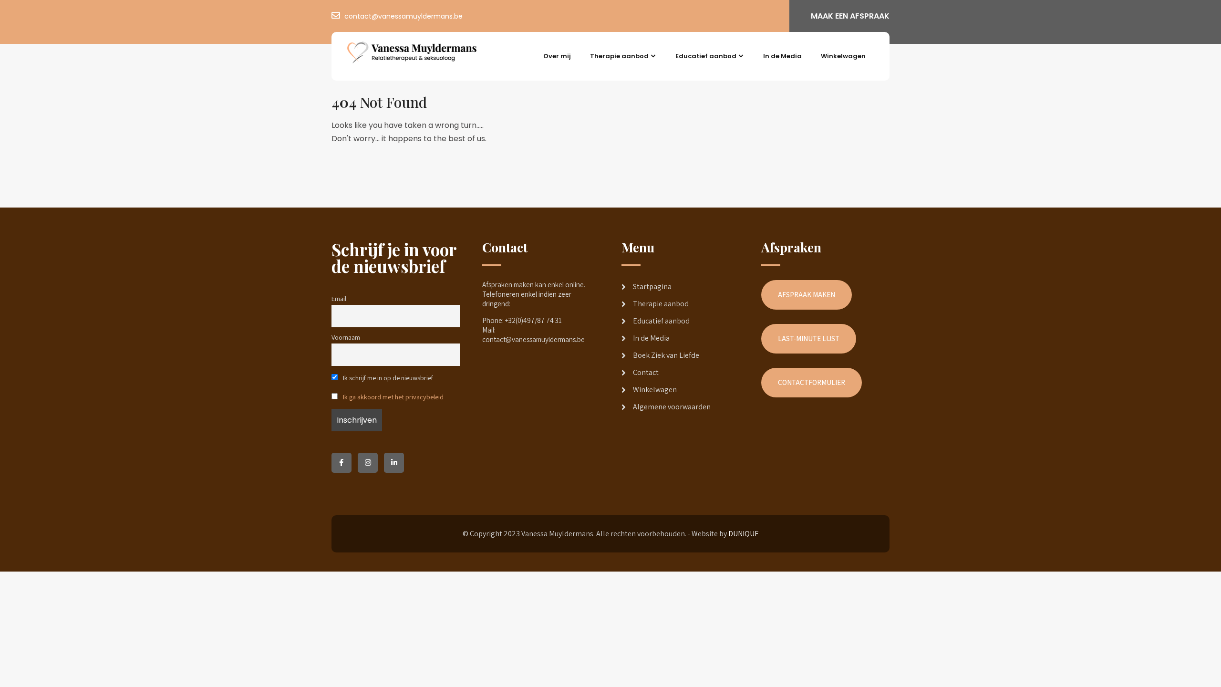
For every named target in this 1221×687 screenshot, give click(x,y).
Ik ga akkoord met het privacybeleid (393, 396)
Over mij (557, 56)
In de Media (782, 56)
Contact (646, 372)
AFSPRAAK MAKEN (806, 294)
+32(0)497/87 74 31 (533, 320)
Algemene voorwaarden (672, 407)
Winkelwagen (843, 56)
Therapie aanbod (619, 56)
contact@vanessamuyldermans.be (403, 16)
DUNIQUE (743, 534)
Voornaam (345, 337)
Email (338, 298)
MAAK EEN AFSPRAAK (850, 15)
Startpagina (652, 286)
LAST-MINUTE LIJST (808, 338)
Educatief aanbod (705, 56)
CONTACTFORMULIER (811, 382)
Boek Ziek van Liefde (666, 355)
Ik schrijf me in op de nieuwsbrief (387, 377)
